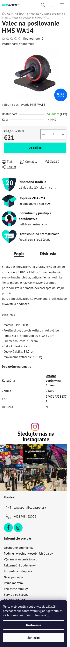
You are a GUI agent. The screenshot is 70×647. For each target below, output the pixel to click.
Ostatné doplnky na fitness (53, 380)
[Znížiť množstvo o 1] (43, 134)
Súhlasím (33, 637)
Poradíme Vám (13, 583)
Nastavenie (33, 625)
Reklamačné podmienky (20, 565)
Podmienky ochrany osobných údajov (28, 553)
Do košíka (35, 148)
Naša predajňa (13, 577)
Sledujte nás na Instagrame (36, 436)
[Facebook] (8, 527)
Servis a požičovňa (16, 594)
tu (48, 615)
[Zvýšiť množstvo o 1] (63, 134)
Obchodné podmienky (18, 548)
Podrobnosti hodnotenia (18, 44)
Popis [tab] (19, 254)
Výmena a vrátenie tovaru (21, 559)
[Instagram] (18, 527)
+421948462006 (25, 516)
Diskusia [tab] (48, 254)
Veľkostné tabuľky (16, 589)
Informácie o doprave (18, 571)
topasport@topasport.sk (30, 507)
